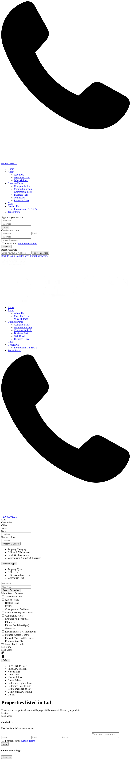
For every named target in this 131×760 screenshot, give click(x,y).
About (11, 171)
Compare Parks (22, 186)
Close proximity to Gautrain (19, 612)
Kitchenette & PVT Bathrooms (20, 631)
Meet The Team (22, 177)
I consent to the (20, 740)
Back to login (8, 256)
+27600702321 (9, 163)
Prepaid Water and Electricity (20, 638)
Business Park (21, 194)
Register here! (22, 256)
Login (5, 227)
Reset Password (40, 253)
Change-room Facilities (17, 609)
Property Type (9, 564)
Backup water (12, 603)
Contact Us (13, 206)
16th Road (19, 197)
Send (5, 744)
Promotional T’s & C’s (25, 209)
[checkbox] (3, 741)
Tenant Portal (14, 212)
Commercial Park (23, 191)
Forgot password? (39, 256)
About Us (19, 174)
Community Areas (14, 615)
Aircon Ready (12, 599)
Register (6, 246)
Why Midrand (21, 180)
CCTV (8, 606)
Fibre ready (11, 622)
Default (6, 660)
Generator (10, 628)
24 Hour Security (14, 596)
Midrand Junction (23, 189)
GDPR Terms (28, 740)
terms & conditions (27, 243)
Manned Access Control (17, 634)
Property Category (11, 544)
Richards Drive (21, 200)
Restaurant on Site (14, 641)
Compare (7, 757)
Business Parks (15, 183)
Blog (10, 203)
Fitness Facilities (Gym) (17, 625)
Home (11, 169)
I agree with (21, 243)
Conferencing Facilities (16, 619)
